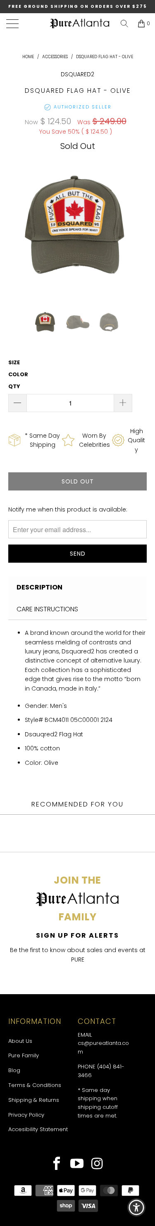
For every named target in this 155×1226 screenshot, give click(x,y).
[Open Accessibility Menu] (136, 1207)
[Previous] (16, 227)
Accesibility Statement (38, 1129)
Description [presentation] (39, 587)
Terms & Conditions (34, 1085)
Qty (14, 386)
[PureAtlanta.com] (80, 24)
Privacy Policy (26, 1115)
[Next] (139, 227)
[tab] (77, 587)
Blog (14, 1070)
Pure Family (23, 1055)
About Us (20, 1041)
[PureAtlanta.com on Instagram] (97, 1164)
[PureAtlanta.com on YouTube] (77, 1164)
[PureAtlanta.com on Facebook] (57, 1164)
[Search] (124, 23)
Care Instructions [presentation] (47, 609)
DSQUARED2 (77, 74)
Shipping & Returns (33, 1100)
